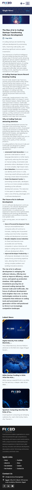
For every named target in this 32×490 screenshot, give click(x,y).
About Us (7, 463)
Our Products (8, 468)
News (28, 10)
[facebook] (4, 486)
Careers (19, 465)
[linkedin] (8, 486)
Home (6, 460)
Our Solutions (8, 465)
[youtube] (12, 486)
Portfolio (19, 460)
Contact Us (20, 468)
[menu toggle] (28, 3)
